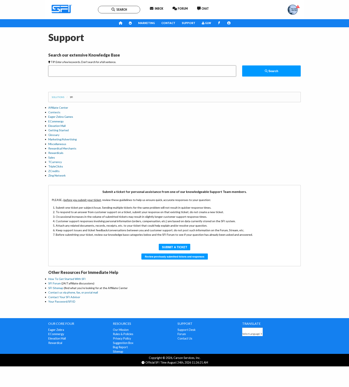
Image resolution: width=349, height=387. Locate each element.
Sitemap (118, 351)
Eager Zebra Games (60, 116)
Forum (182, 334)
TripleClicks (55, 166)
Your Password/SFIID (61, 301)
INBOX (158, 8)
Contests (54, 112)
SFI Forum (54, 283)
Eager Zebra (56, 329)
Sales (51, 157)
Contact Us (185, 338)
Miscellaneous (57, 144)
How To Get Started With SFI (67, 279)
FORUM (182, 8)
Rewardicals (55, 153)
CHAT (205, 8)
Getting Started (58, 130)
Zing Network (57, 175)
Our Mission (121, 329)
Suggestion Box (123, 343)
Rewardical (55, 343)
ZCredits (54, 171)
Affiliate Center (58, 107)
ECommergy (56, 121)
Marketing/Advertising (62, 139)
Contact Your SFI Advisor (64, 297)
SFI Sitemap (55, 288)
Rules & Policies (123, 334)
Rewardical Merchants (62, 148)
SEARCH (121, 9)
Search (273, 71)
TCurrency (55, 162)
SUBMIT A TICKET (174, 247)
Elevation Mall (57, 125)
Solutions (58, 97)
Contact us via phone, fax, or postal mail (73, 292)
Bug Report (120, 347)
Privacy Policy (122, 338)
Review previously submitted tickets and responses (174, 256)
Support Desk (187, 329)
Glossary (53, 135)
